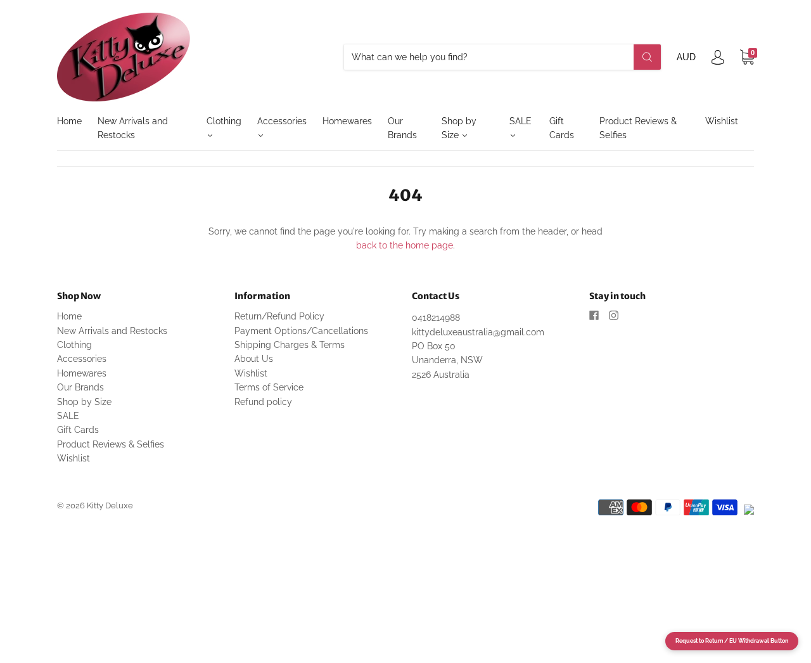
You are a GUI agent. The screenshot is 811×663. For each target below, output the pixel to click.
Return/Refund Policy (279, 316)
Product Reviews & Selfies (638, 128)
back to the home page (404, 245)
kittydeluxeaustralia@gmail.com (478, 332)
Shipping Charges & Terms (289, 345)
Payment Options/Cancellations (301, 331)
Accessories (282, 121)
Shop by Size (459, 128)
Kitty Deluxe (110, 505)
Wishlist (721, 121)
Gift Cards (561, 128)
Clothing (224, 121)
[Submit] (647, 57)
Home (69, 121)
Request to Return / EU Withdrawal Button (731, 641)
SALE (520, 121)
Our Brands (402, 128)
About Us (253, 359)
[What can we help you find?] (502, 57)
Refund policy (263, 402)
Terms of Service (268, 387)
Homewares (347, 121)
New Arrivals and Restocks (133, 128)
